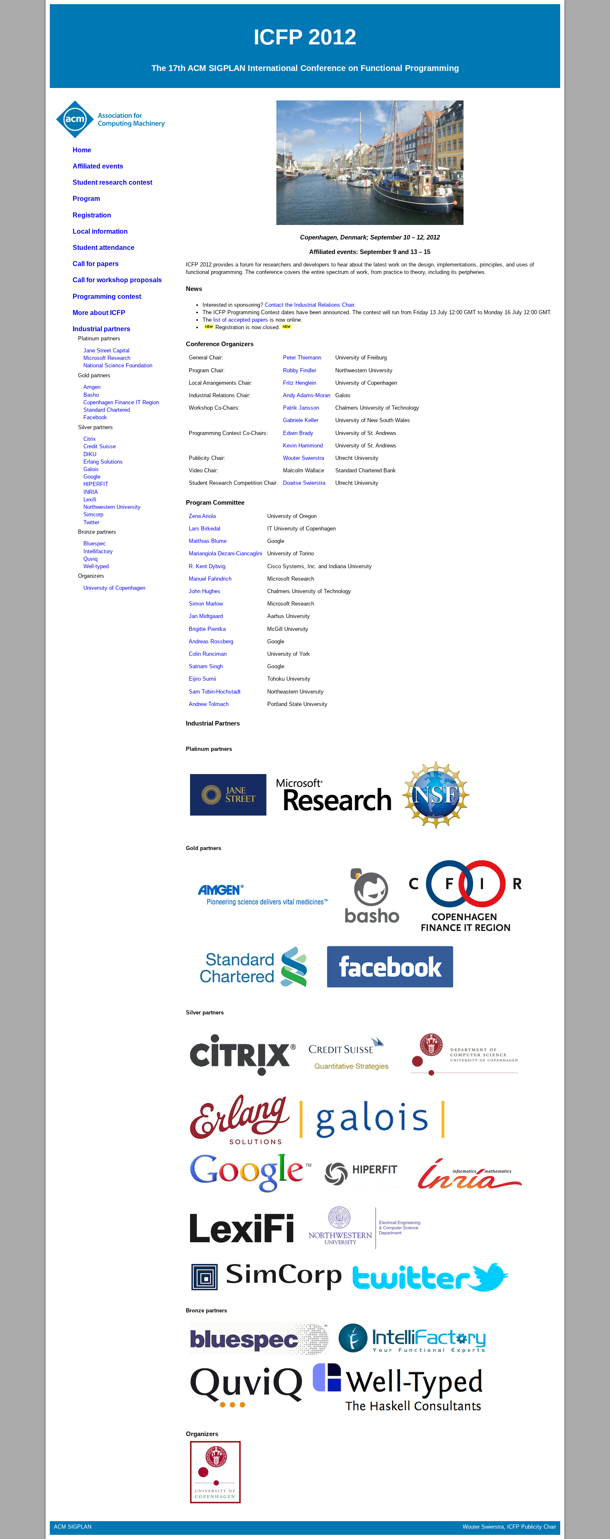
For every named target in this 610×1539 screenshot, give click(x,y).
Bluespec (94, 543)
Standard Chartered (106, 410)
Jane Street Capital (106, 350)
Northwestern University (112, 507)
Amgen (91, 387)
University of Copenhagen (114, 588)
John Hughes (204, 591)
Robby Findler (299, 370)
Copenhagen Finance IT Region (121, 402)
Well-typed (96, 566)
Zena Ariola (202, 516)
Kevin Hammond (303, 445)
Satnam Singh (206, 666)
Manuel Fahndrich (210, 579)
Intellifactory (98, 551)
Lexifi (89, 499)
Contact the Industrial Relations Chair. (309, 305)
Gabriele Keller (300, 420)
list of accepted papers (240, 320)
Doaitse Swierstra (304, 483)
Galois (91, 469)
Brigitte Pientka (207, 629)
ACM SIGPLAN (72, 1527)
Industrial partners (101, 328)
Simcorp (93, 514)
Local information (100, 231)
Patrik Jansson (301, 408)
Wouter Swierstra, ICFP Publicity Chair (509, 1527)
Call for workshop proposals (117, 279)
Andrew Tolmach (209, 704)
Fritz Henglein (299, 383)
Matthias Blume (208, 541)
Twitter (91, 522)
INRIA (90, 492)
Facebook (95, 417)
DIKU (89, 454)
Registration (92, 215)
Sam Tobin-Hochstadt (215, 692)
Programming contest (107, 296)
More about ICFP (99, 312)
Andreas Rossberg (211, 641)
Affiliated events (98, 166)
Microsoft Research (106, 358)
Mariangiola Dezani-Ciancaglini (225, 553)
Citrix (89, 439)
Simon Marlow (206, 604)
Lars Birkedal (204, 528)
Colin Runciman (208, 654)
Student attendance (103, 247)
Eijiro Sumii (202, 679)
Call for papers (96, 263)
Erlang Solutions (103, 462)
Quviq (90, 559)
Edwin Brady (298, 433)
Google (91, 477)
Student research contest (112, 182)
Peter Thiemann (302, 357)
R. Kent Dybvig (207, 566)
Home (82, 150)
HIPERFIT (95, 484)
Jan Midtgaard (206, 616)
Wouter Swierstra (303, 458)
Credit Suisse (99, 446)
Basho (91, 395)
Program (86, 198)
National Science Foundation (117, 365)
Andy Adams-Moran (306, 395)
